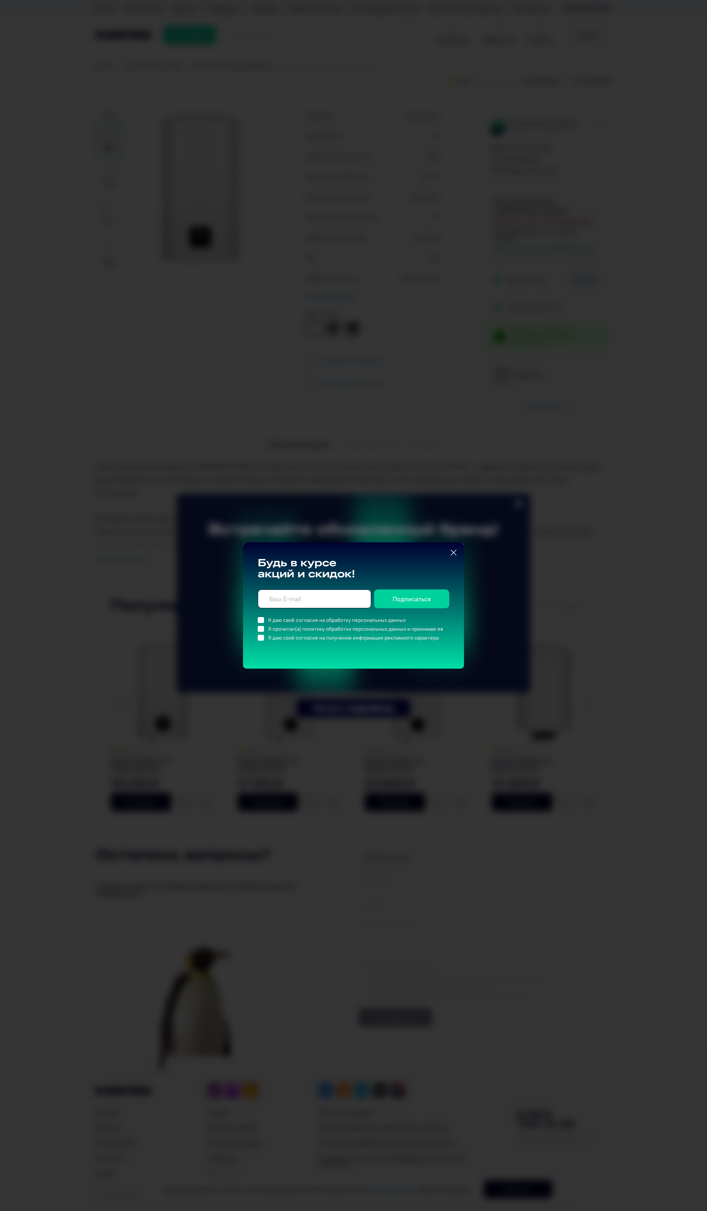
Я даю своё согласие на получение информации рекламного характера (353, 637)
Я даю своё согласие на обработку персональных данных (337, 620)
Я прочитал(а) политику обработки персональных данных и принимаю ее (355, 629)
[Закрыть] (454, 553)
